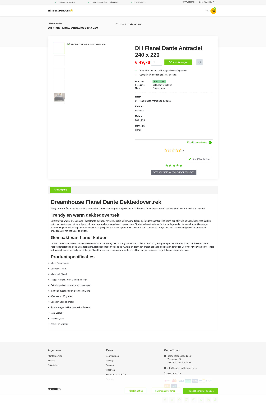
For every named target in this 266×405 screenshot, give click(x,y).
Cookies (110, 365)
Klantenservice (55, 356)
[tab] (199, 159)
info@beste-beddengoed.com (182, 368)
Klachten (110, 370)
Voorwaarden (112, 356)
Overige (170, 10)
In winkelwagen (180, 62)
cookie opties (136, 391)
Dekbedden (105, 10)
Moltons (158, 10)
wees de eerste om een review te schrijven (173, 172)
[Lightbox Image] (99, 63)
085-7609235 (174, 373)
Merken (51, 360)
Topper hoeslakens (140, 10)
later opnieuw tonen (165, 391)
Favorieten (53, 365)
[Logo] (60, 10)
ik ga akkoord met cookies (201, 391)
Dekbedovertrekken (85, 10)
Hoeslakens (121, 10)
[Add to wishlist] (199, 62)
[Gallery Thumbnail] (59, 48)
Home (121, 24)
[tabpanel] (133, 262)
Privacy (109, 360)
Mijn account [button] (208, 2)
